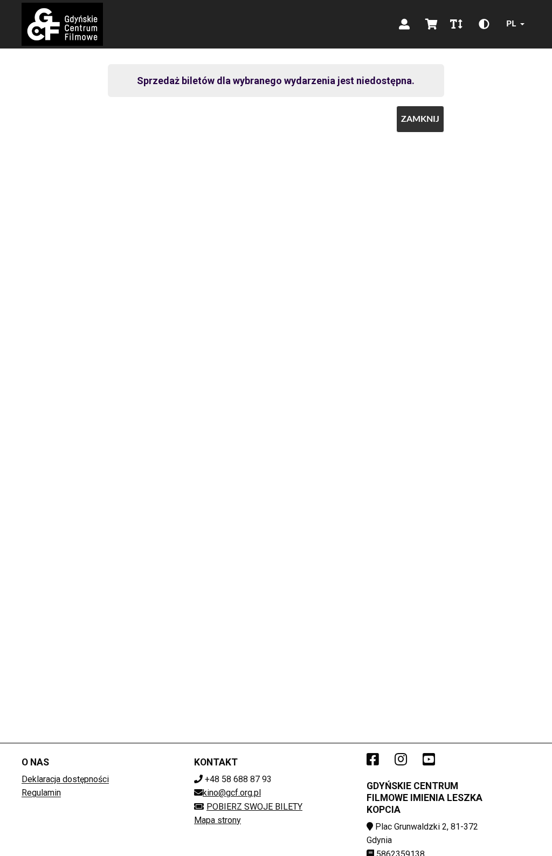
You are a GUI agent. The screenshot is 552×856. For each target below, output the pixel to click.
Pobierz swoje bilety (254, 807)
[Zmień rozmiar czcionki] (456, 24)
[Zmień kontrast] (484, 24)
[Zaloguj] (404, 24)
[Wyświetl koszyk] (431, 24)
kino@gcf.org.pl (232, 793)
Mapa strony (217, 820)
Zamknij (420, 119)
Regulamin (41, 793)
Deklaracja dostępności (65, 779)
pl (511, 23)
